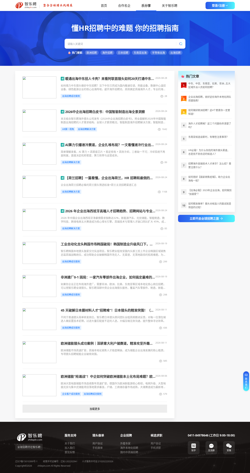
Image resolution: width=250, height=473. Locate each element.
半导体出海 (158, 52)
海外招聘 (107, 52)
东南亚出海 (140, 52)
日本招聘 (123, 52)
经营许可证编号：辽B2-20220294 (60, 461)
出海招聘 (175, 52)
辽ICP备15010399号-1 (26, 461)
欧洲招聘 (92, 52)
